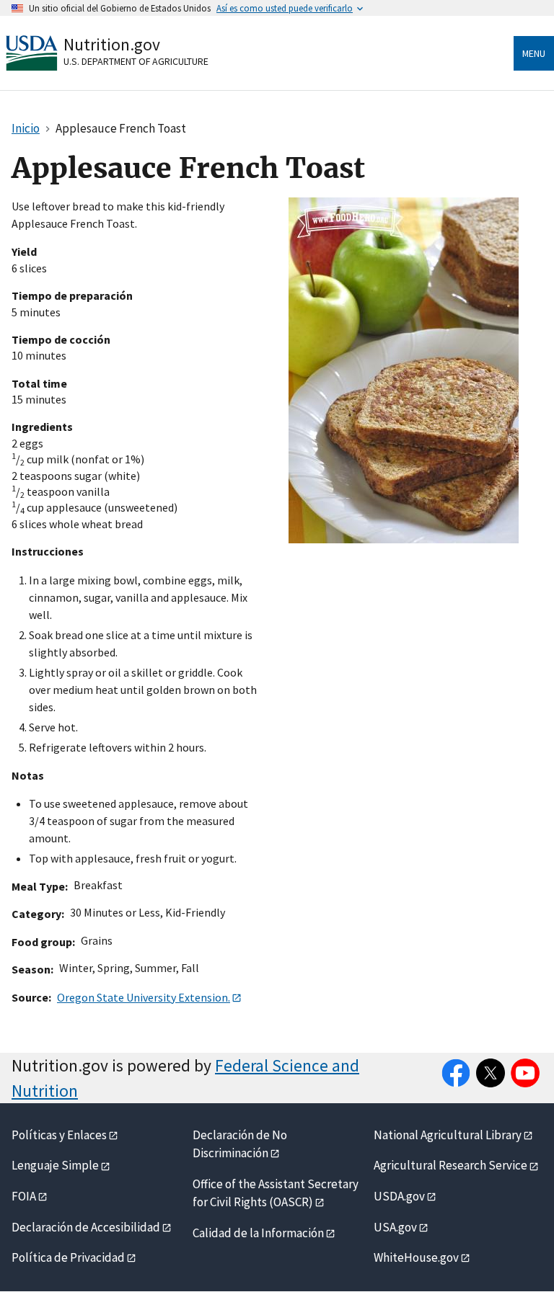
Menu (533, 53)
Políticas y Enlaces (59, 1135)
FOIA (24, 1196)
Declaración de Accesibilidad (86, 1227)
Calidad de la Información (258, 1233)
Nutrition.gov (111, 44)
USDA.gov (399, 1196)
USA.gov (395, 1227)
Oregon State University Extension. (143, 997)
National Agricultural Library (448, 1135)
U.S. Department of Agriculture (135, 61)
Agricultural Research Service (450, 1165)
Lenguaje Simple (55, 1165)
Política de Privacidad (68, 1257)
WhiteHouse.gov (416, 1257)
